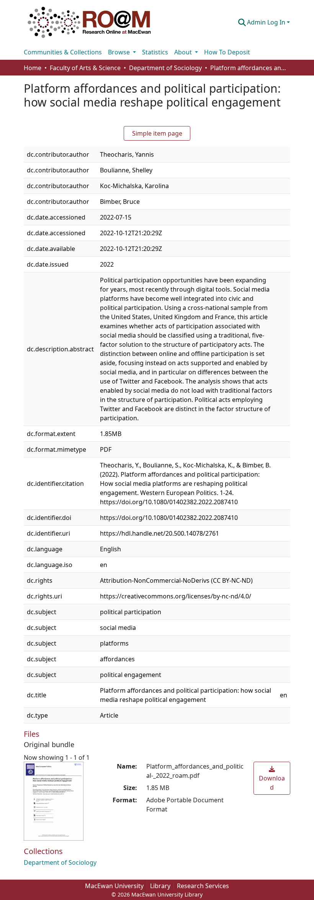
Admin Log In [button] (267, 22)
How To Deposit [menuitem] (227, 52)
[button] (89, 22)
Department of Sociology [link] (165, 68)
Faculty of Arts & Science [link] (85, 68)
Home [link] (32, 68)
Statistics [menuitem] (155, 52)
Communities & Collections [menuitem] (63, 52)
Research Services (203, 886)
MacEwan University (114, 886)
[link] (271, 778)
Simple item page (157, 133)
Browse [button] (119, 52)
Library (160, 886)
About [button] (183, 52)
